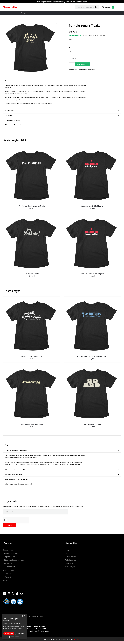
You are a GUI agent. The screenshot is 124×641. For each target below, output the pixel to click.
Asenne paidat (82, 72)
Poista (70, 55)
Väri (70, 48)
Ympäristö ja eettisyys (12, 120)
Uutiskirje (69, 563)
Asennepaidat (8, 570)
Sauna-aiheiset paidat (11, 553)
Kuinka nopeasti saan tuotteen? (16, 451)
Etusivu (5, 13)
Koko (70, 39)
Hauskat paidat (90, 72)
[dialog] (14, 626)
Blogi (67, 550)
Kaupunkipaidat (9, 556)
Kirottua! (84, 69)
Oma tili (6, 580)
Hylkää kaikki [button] (20, 633)
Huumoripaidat (9, 567)
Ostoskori (108, 7)
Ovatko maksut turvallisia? (14, 474)
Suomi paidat (8, 550)
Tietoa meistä (70, 556)
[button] (55, 22)
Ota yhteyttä (70, 567)
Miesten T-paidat (77, 69)
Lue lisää (11, 630)
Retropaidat (8, 563)
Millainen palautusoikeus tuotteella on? (18, 484)
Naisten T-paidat (12, 13)
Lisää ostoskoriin (82, 64)
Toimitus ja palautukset (13, 125)
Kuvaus (7, 81)
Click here (77, 639)
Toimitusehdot (71, 560)
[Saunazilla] (10, 7)
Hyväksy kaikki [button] (8, 633)
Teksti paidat (98, 72)
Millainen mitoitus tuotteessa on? (16, 479)
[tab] (62, 81)
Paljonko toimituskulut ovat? (15, 470)
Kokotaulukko (9, 111)
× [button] (24, 616)
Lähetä (10, 525)
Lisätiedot (8, 115)
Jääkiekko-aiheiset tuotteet (13, 560)
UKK (67, 553)
